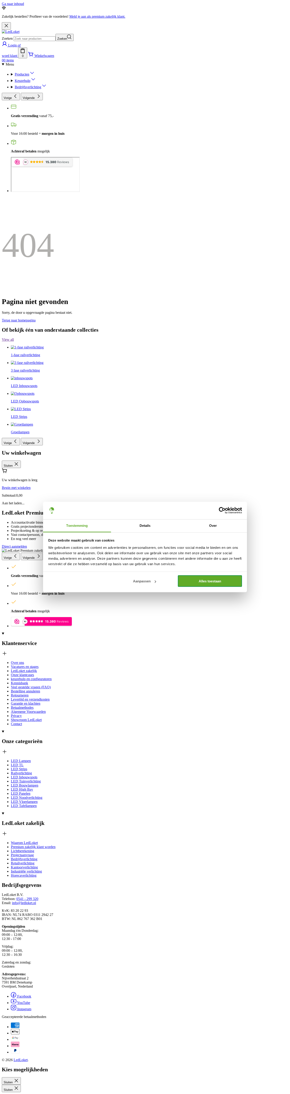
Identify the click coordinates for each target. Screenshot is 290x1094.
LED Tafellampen (24, 806)
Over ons (17, 663)
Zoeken (7, 38)
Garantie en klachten (25, 703)
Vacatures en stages (25, 667)
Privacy (16, 716)
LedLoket (21, 1060)
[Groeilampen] (22, 285)
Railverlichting (21, 773)
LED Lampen (21, 761)
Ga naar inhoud (13, 4)
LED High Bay (22, 789)
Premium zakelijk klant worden (33, 847)
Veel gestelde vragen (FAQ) (31, 687)
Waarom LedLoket (24, 843)
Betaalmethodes (22, 707)
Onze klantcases (22, 675)
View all (8, 339)
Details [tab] (145, 525)
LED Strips (19, 769)
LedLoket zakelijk (24, 671)
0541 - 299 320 (27, 899)
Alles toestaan (210, 581)
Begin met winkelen (16, 488)
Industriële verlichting (26, 871)
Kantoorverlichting (24, 867)
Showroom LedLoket (26, 720)
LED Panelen (20, 793)
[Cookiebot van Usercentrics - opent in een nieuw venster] (222, 510)
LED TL (17, 765)
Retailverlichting (22, 863)
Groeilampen (20, 432)
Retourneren (20, 695)
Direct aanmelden (14, 546)
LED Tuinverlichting (26, 781)
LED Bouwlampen (24, 785)
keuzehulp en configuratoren (31, 679)
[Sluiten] (6, 26)
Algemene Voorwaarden (28, 712)
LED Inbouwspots (24, 777)
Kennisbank (19, 683)
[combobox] (35, 38)
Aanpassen (142, 581)
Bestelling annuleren (25, 691)
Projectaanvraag (22, 855)
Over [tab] (213, 525)
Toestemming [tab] (77, 525)
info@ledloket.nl (24, 903)
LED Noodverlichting (26, 798)
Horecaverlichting (23, 875)
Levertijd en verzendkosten (30, 699)
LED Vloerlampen (24, 802)
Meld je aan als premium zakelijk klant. (97, 16)
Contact (16, 724)
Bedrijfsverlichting (24, 859)
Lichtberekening (22, 851)
